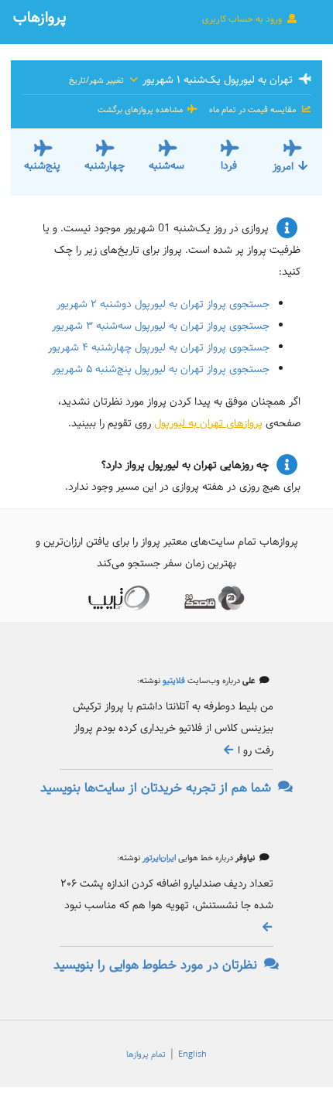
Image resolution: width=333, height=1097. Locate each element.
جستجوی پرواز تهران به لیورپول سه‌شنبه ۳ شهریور (160, 325)
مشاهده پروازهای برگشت (141, 110)
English (192, 1054)
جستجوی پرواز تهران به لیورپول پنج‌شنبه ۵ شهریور (160, 369)
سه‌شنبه (166, 165)
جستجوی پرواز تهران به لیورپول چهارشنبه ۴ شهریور (158, 347)
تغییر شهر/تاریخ (97, 80)
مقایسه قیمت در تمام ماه (252, 110)
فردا (229, 165)
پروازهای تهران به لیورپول (208, 423)
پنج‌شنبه (42, 165)
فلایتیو (172, 681)
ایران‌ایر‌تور (158, 858)
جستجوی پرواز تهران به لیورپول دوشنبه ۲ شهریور (163, 304)
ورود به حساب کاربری (243, 19)
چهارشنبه (104, 165)
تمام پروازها (146, 1054)
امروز (283, 166)
